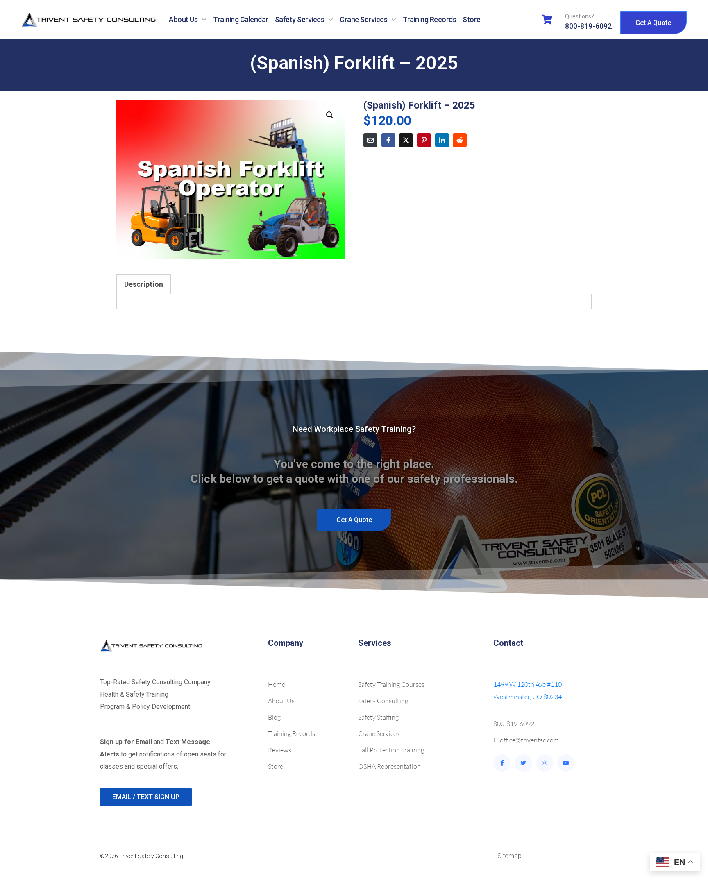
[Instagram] (544, 763)
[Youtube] (565, 763)
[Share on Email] (370, 140)
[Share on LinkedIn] (442, 140)
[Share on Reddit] (460, 140)
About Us (183, 19)
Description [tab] (143, 284)
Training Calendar (240, 19)
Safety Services (299, 19)
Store (472, 19)
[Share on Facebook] (388, 140)
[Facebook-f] (502, 763)
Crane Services (363, 19)
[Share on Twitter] (406, 140)
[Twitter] (523, 763)
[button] (329, 115)
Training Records (429, 19)
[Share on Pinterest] (424, 140)
